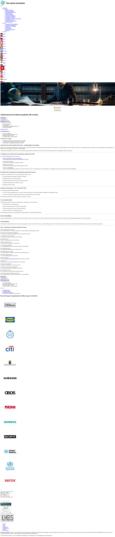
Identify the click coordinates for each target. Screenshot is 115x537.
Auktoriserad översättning (10, 15)
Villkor (4, 526)
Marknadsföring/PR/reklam (10, 12)
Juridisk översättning (9, 10)
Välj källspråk (3, 118)
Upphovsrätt (5, 527)
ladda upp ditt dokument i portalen (11, 258)
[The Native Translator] (12, 4)
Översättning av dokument (10, 16)
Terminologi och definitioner (10, 26)
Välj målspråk (3, 119)
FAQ (4, 524)
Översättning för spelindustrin (10, 20)
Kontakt (4, 31)
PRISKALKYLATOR (4, 120)
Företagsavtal (7, 27)
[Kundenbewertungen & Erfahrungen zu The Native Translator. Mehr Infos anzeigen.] (5, 513)
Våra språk (5, 7)
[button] (57, 109)
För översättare (6, 530)
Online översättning (9, 21)
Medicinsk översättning (9, 11)
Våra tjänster (5, 9)
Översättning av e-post (9, 19)
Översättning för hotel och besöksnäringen (13, 18)
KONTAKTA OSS (4, 129)
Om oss (4, 23)
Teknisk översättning (9, 14)
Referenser (7, 30)
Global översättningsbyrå (10, 29)
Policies (4, 523)
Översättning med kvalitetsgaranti (11, 24)
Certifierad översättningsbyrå (10, 25)
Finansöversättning (8, 13)
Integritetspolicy (6, 528)
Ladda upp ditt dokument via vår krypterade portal (12, 158)
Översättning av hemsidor (10, 17)
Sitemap (4, 529)
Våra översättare (8, 28)
